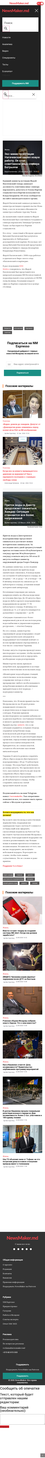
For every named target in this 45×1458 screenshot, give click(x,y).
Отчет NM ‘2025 (10, 1324)
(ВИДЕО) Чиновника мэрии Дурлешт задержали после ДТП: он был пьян (19, 978)
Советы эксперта (10, 1319)
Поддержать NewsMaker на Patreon (19, 1286)
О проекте (7, 1265)
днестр (30, 875)
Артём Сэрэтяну (10, 433)
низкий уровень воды (10, 883)
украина (24, 883)
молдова (30, 879)
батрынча (7, 328)
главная (19, 875)
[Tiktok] (27, 1249)
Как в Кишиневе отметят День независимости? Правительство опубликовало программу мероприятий (20, 1067)
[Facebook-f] (14, 1249)
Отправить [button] (4, 1426)
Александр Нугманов (11, 483)
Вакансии (7, 1278)
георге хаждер (8, 875)
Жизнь (7, 150)
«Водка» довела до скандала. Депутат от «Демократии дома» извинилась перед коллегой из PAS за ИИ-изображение (21, 427)
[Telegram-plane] (31, 1249)
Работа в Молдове (11, 1315)
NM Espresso (9, 1302)
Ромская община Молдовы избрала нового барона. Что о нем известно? (19, 1022)
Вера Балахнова (11, 172)
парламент (29, 328)
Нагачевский (18, 328)
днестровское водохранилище (13, 879)
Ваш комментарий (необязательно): (14, 1409)
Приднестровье (10, 1306)
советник (7, 332)
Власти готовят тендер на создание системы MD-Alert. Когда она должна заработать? (20, 933)
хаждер (34, 883)
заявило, (21, 725)
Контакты (7, 1273)
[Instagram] (22, 1249)
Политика (6, 421)
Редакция (7, 1269)
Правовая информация (13, 1282)
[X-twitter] (18, 1249)
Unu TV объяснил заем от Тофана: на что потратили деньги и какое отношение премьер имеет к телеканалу (21, 1161)
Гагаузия (7, 1311)
